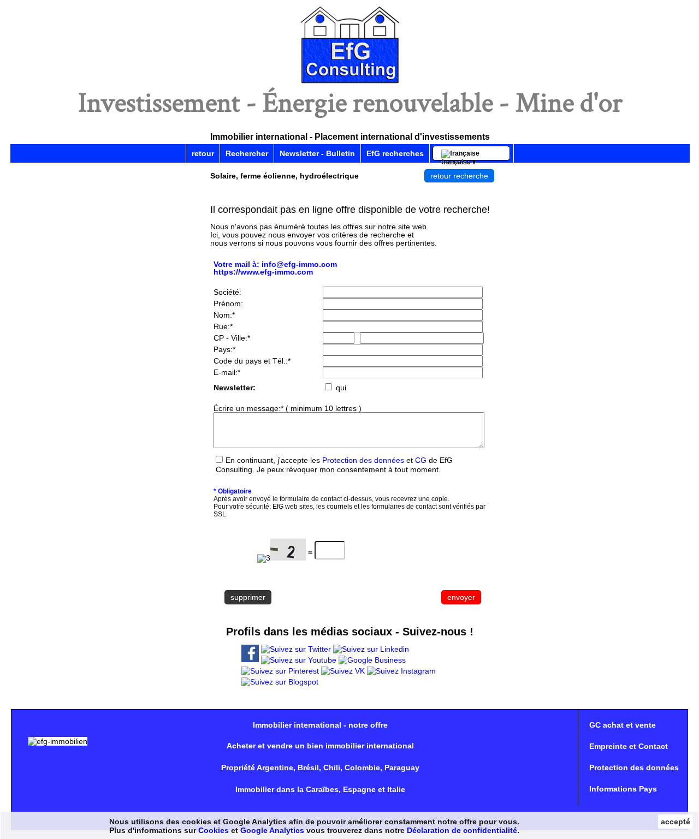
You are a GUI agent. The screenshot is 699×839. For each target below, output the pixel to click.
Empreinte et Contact (628, 746)
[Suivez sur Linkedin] (371, 649)
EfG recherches (395, 153)
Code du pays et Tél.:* (252, 361)
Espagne (359, 789)
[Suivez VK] (343, 671)
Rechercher (247, 153)
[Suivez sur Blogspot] (279, 681)
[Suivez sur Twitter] (296, 649)
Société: (227, 292)
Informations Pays (623, 788)
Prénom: (228, 303)
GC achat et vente (622, 725)
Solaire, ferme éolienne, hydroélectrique (284, 175)
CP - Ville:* (232, 338)
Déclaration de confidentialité (462, 830)
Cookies (213, 830)
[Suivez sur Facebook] (250, 659)
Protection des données (363, 460)
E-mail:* (227, 372)
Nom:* (224, 315)
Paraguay (401, 767)
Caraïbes (322, 789)
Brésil (308, 767)
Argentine (275, 767)
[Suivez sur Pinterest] (280, 671)
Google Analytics (272, 830)
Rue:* (223, 326)
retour (203, 153)
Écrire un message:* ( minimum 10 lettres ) (288, 408)
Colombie (362, 767)
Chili (331, 767)
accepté (675, 821)
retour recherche (459, 175)
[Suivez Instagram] (401, 671)
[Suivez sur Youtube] (298, 660)
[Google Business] (372, 660)
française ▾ (462, 155)
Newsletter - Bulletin (317, 153)
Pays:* (224, 349)
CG (420, 460)
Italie (396, 789)
